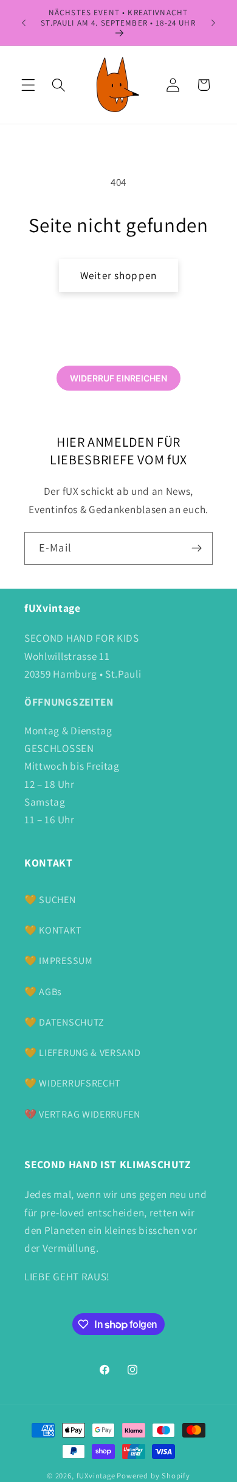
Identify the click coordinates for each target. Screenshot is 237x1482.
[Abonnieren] (196, 548)
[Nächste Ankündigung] (213, 22)
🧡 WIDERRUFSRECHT (72, 1083)
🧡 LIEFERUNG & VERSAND (82, 1052)
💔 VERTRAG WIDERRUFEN (82, 1114)
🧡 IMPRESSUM (58, 960)
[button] (28, 85)
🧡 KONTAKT (52, 930)
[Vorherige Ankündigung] (23, 22)
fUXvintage (96, 1475)
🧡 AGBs (43, 991)
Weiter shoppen (118, 275)
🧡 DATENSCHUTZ (64, 1022)
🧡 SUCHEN (50, 899)
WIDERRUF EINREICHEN (118, 378)
